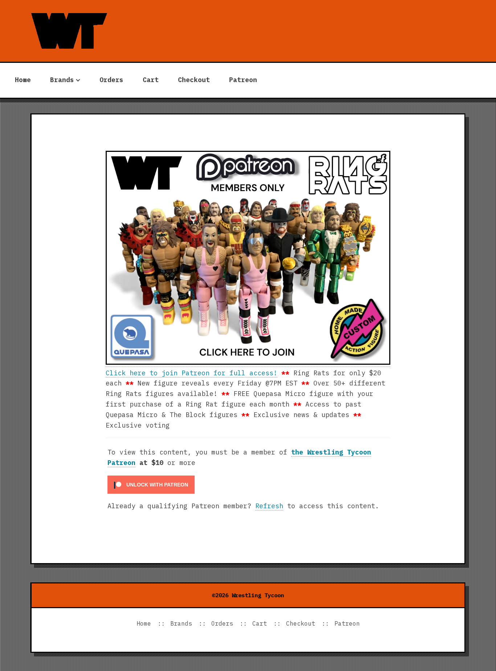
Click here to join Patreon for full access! (191, 373)
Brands (62, 80)
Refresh (269, 506)
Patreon (243, 80)
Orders (111, 80)
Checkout (194, 80)
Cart (151, 80)
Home (23, 80)
